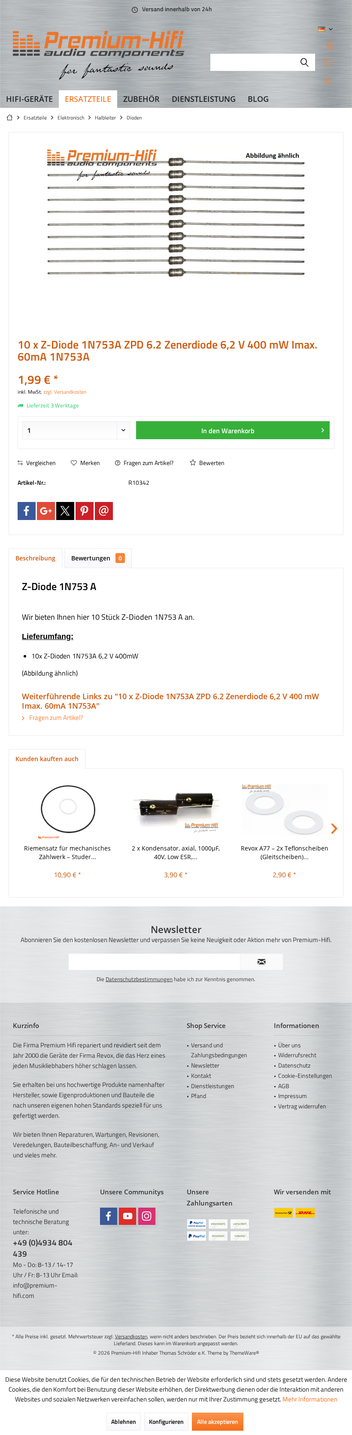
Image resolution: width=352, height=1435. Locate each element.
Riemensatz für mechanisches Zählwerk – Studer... (67, 852)
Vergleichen (40, 462)
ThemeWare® (244, 1353)
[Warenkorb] (330, 45)
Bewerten (211, 462)
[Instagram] (146, 1216)
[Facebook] (27, 511)
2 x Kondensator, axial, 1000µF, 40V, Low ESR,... (176, 852)
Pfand (198, 1095)
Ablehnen (123, 1421)
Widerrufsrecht (297, 1054)
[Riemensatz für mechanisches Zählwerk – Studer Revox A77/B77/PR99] (67, 810)
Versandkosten (131, 1336)
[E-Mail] (104, 511)
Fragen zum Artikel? (147, 462)
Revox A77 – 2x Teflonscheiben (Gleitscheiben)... (284, 852)
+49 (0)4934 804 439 (43, 1248)
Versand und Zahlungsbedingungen (219, 1050)
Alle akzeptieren (217, 1421)
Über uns (289, 1044)
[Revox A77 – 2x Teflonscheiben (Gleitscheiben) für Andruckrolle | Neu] (284, 810)
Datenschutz (294, 1065)
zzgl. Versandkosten (64, 392)
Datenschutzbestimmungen (139, 979)
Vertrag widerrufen (302, 1106)
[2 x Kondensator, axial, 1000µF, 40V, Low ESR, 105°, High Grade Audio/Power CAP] (176, 810)
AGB (283, 1085)
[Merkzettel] (328, 62)
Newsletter (205, 1065)
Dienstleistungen (212, 1085)
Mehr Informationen (309, 1399)
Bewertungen (96, 558)
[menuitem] (330, 45)
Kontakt (201, 1075)
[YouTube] (127, 1216)
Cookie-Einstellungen (305, 1075)
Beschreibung (35, 558)
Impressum (292, 1095)
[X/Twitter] (65, 511)
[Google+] (46, 511)
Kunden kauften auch (47, 759)
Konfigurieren (166, 1421)
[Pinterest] (85, 511)
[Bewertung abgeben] (176, 368)
